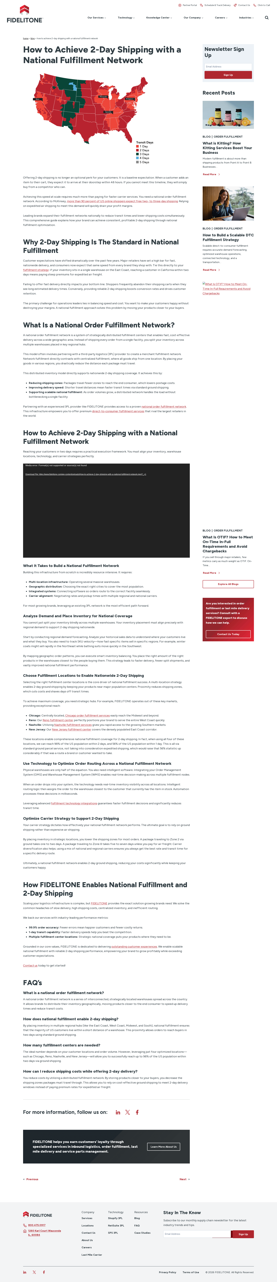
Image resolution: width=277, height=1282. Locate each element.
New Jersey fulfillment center (71, 729)
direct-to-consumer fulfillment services (118, 411)
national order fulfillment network (164, 406)
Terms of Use (191, 1272)
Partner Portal (190, 5)
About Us (87, 1240)
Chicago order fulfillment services (87, 715)
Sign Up (228, 74)
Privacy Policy (167, 1272)
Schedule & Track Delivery (218, 5)
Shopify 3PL (115, 1218)
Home (25, 38)
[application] (106, 511)
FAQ (137, 1225)
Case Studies (142, 1232)
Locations (88, 1225)
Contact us (30, 965)
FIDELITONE (99, 903)
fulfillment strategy (36, 270)
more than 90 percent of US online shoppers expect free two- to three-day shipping (122, 201)
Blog (33, 38)
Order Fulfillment (228, 136)
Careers (87, 1247)
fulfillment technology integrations (74, 803)
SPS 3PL (113, 1232)
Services (87, 1218)
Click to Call (264, 5)
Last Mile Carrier (92, 1254)
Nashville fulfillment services (73, 725)
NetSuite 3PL (116, 1225)
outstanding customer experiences (134, 946)
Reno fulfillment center (58, 720)
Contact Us (244, 5)
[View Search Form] (267, 17)
